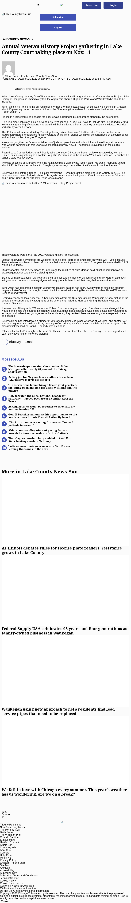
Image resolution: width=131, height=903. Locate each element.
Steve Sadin (12, 76)
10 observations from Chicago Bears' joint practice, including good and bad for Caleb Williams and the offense (42, 387)
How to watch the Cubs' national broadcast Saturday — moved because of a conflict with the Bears (40, 398)
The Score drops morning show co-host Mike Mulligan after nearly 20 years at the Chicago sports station (38, 369)
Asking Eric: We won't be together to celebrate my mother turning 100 (41, 408)
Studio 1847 (7, 845)
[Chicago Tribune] (65, 5)
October (6, 814)
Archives (5, 868)
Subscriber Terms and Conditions (19, 875)
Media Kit (5, 857)
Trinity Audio (31, 89)
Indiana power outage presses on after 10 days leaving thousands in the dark (39, 447)
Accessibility (7, 870)
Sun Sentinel (7, 840)
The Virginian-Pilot (10, 834)
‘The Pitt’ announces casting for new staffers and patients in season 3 (40, 424)
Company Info (8, 847)
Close (4, 901)
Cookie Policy (8, 880)
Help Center (7, 855)
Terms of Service (9, 878)
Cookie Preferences (11, 883)
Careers (4, 852)
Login (113, 5)
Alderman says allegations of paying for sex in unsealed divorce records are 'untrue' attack (39, 432)
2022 (4, 812)
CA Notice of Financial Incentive (18, 888)
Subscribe (58, 17)
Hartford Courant (9, 842)
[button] (7, 5)
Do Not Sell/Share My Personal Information (24, 890)
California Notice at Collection (17, 885)
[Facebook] (4, 342)
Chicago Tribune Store (13, 862)
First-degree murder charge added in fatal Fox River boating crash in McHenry (39, 440)
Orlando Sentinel (9, 837)
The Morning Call (10, 829)
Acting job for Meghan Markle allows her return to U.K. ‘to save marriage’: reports (42, 378)
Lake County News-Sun (18, 39)
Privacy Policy (8, 860)
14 (3, 817)
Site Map (5, 865)
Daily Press (6, 832)
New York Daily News (12, 827)
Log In (58, 27)
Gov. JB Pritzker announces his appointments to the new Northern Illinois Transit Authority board (42, 416)
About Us (5, 850)
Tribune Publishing (10, 824)
